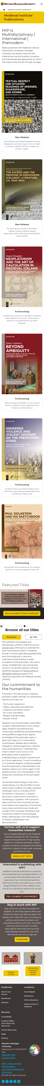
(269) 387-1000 (8, 1055)
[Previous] (3, 596)
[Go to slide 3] (22, 626)
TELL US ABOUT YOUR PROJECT (22, 896)
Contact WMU (8, 1058)
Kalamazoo (29, 996)
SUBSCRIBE (22, 939)
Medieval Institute (11, 973)
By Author (11, 637)
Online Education (31, 1000)
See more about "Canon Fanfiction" (22, 613)
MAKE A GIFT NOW (22, 856)
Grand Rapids (29, 992)
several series (8, 648)
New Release (22, 137)
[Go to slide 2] (19, 626)
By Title (33, 637)
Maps (3, 1034)
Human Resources (9, 1030)
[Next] (40, 596)
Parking (4, 1038)
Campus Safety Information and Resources (8, 1023)
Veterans (4, 1002)
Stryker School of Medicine (31, 1005)
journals (15, 671)
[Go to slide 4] (24, 626)
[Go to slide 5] (27, 626)
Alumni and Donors (6, 993)
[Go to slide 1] (16, 626)
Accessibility (6, 1017)
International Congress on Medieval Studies (33, 971)
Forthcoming (22, 311)
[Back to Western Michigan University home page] (18, 3)
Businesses (6, 998)
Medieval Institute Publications (18, 17)
